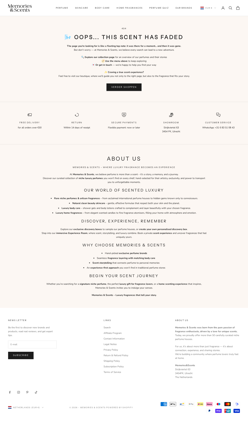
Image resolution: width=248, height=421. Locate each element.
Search (107, 327)
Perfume (62, 8)
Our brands (183, 8)
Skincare (81, 8)
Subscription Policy (114, 366)
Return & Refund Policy (116, 355)
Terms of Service (112, 372)
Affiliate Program (113, 333)
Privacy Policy (111, 349)
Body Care (102, 8)
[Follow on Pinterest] (27, 392)
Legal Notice (110, 344)
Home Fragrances (129, 8)
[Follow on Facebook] (9, 392)
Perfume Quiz (159, 8)
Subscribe (21, 355)
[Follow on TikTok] (36, 392)
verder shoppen (124, 87)
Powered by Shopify (119, 407)
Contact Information (114, 338)
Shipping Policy (112, 361)
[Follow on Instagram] (18, 392)
